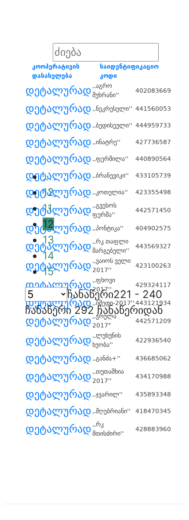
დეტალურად (58, 90)
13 (48, 239)
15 (48, 271)
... (47, 176)
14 (48, 255)
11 (47, 208)
